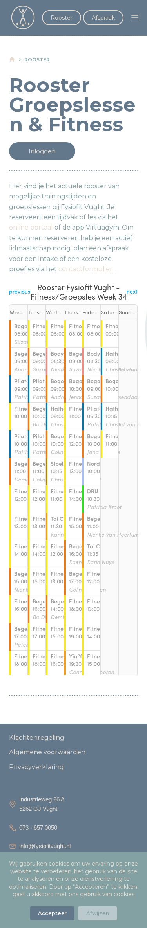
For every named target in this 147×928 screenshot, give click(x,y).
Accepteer (52, 913)
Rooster (62, 17)
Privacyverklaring (36, 767)
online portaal (31, 227)
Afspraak (103, 17)
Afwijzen (97, 913)
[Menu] (134, 17)
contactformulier (85, 269)
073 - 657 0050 (38, 827)
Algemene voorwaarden (47, 752)
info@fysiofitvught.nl (45, 846)
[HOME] (12, 59)
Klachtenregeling (36, 737)
